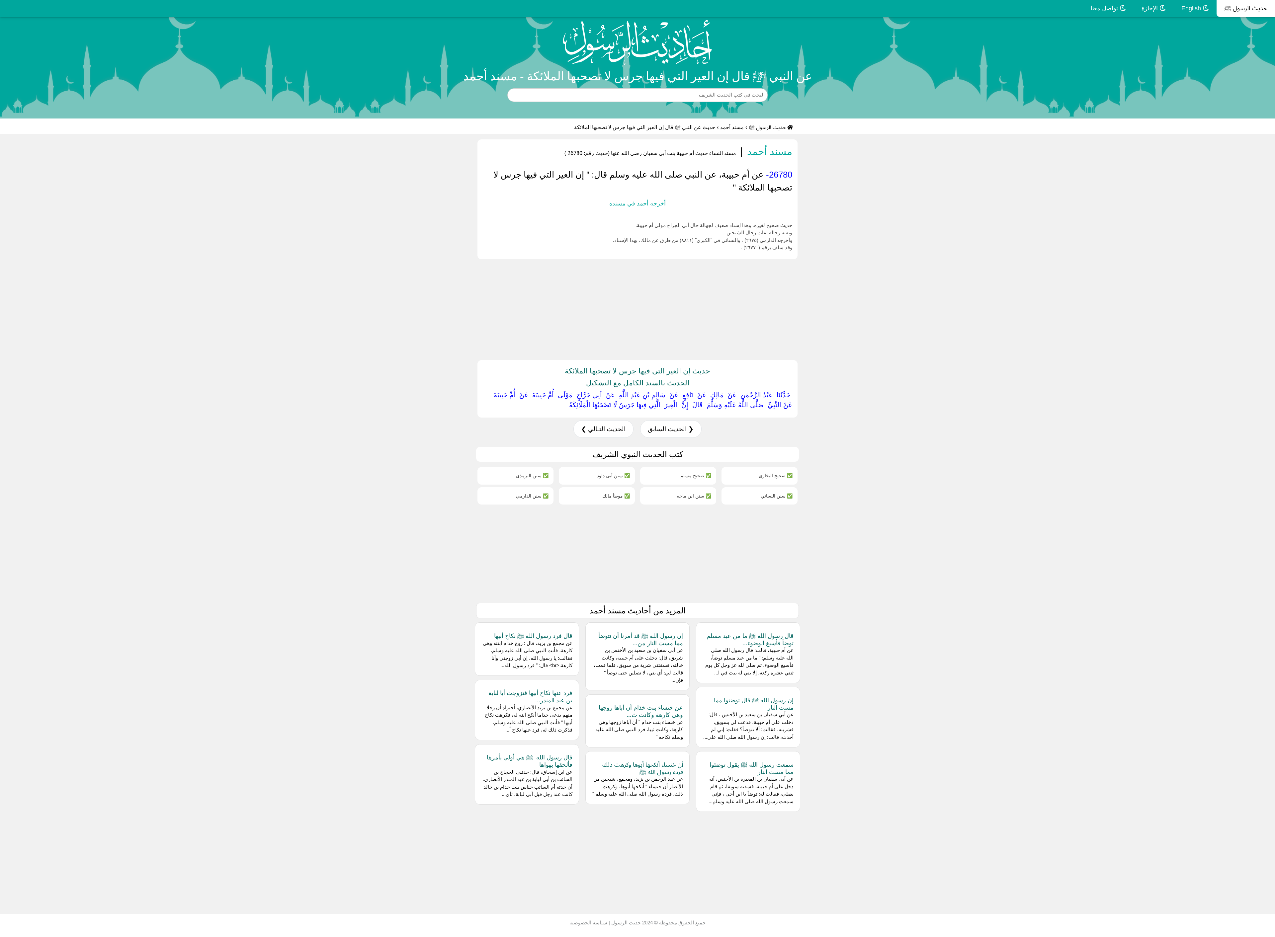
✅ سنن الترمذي (532, 475)
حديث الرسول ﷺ (1246, 8)
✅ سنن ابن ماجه (694, 496)
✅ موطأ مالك (616, 496)
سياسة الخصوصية (588, 922)
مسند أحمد (732, 127)
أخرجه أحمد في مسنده (637, 203)
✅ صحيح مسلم (695, 475)
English (1192, 8)
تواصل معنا (1105, 8)
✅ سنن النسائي (777, 496)
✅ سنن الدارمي (532, 496)
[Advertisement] (1076, 308)
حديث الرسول (625, 922)
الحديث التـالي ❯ (603, 429)
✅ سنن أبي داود (613, 475)
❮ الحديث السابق (671, 429)
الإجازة (1150, 8)
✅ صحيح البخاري (776, 475)
